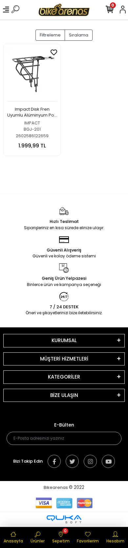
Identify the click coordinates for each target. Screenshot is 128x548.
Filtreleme (50, 35)
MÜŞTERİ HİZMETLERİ (64, 358)
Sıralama (78, 35)
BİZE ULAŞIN (64, 395)
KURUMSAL (64, 340)
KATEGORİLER (64, 376)
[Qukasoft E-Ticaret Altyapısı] (64, 519)
